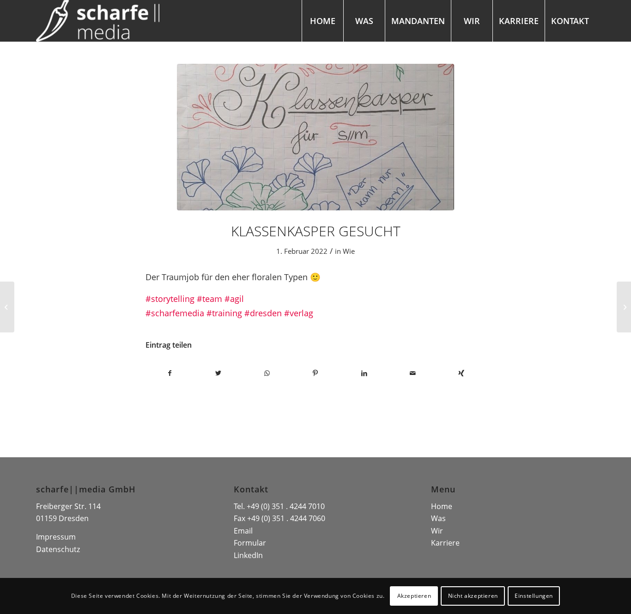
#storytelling (170, 298)
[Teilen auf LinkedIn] (364, 373)
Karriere (445, 543)
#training (224, 313)
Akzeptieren (414, 596)
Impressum (56, 537)
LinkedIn (248, 555)
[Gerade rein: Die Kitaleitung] (624, 307)
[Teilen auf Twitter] (218, 373)
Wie (349, 251)
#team (209, 298)
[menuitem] (322, 21)
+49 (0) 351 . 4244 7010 (286, 506)
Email (243, 531)
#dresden (263, 313)
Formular (250, 543)
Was (438, 518)
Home (441, 506)
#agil (234, 298)
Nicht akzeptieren (473, 596)
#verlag (298, 313)
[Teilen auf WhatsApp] (267, 373)
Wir (437, 531)
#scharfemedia (175, 313)
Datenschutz (58, 549)
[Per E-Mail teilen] (412, 373)
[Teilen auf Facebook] (170, 373)
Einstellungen (534, 596)
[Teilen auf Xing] (461, 373)
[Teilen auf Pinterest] (315, 373)
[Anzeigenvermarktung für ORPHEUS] (7, 307)
